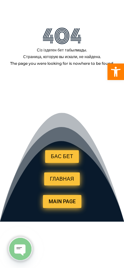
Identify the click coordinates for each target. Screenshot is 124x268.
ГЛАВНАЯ (62, 179)
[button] (115, 72)
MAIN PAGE (62, 201)
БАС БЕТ (62, 156)
